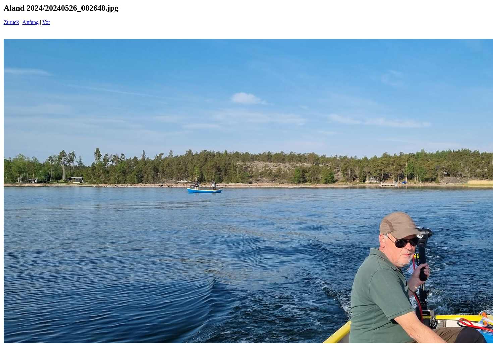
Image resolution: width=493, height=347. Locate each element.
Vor (46, 22)
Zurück (11, 22)
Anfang (30, 22)
